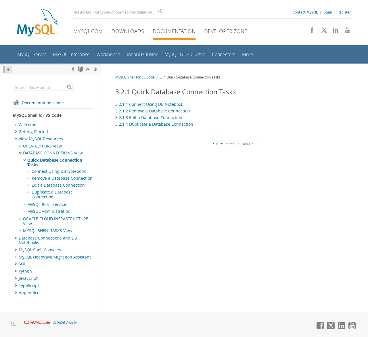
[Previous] (73, 69)
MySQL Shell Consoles (40, 249)
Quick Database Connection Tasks (54, 162)
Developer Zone (225, 31)
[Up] (87, 69)
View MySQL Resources (41, 138)
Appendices (30, 292)
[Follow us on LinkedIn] (333, 31)
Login (327, 12)
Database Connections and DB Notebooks (48, 240)
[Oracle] (37, 322)
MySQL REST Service (46, 204)
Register (344, 12)
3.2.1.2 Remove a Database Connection (152, 111)
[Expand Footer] (14, 324)
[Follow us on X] (322, 31)
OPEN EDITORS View (42, 146)
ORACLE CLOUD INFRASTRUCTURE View (55, 221)
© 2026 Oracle (65, 322)
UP (238, 144)
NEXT (247, 144)
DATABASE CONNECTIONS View (53, 153)
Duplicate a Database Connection (52, 194)
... (160, 77)
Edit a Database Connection (58, 185)
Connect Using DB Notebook (59, 171)
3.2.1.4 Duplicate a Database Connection (154, 124)
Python (25, 271)
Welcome (27, 124)
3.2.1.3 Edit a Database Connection (148, 117)
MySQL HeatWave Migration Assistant (55, 257)
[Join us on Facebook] (310, 31)
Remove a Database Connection (62, 178)
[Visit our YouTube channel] (345, 31)
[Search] (69, 87)
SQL (22, 264)
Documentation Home (43, 103)
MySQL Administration (48, 211)
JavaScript (28, 278)
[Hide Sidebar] (7, 69)
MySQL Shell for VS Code (135, 77)
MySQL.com (88, 31)
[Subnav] (16, 132)
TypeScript (29, 285)
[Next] (95, 69)
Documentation (174, 31)
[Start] (80, 69)
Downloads (128, 31)
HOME (229, 144)
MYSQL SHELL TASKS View (47, 230)
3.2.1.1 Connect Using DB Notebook (149, 104)
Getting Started (33, 131)
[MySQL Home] (37, 23)
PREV (219, 144)
